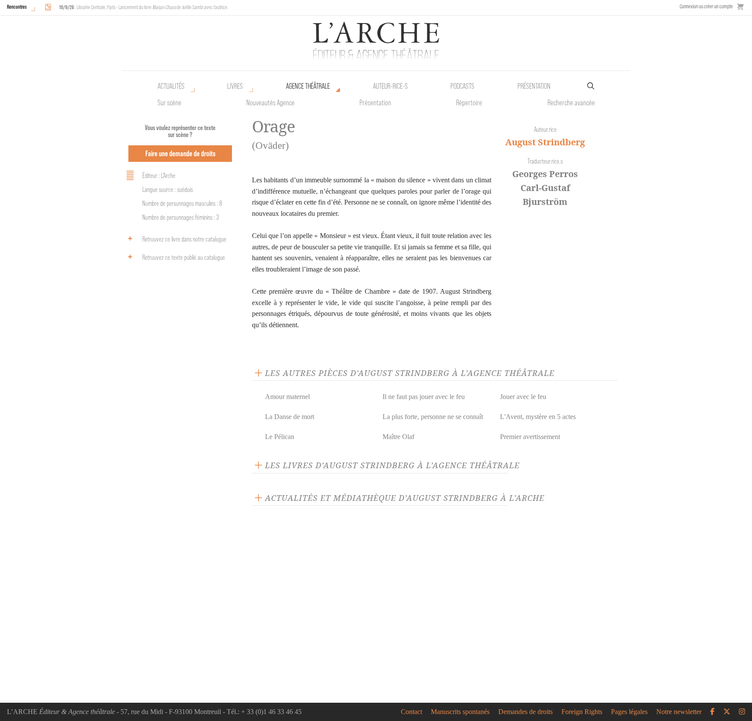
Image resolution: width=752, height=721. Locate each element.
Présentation (375, 102)
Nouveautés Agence (270, 102)
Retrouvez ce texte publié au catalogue (183, 257)
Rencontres (17, 6)
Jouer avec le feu (523, 396)
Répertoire (469, 102)
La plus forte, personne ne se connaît (433, 416)
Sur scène (169, 102)
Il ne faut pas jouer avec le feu (424, 396)
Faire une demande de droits (180, 153)
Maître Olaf (398, 436)
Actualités (171, 86)
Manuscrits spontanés (460, 711)
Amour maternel (287, 396)
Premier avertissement (530, 436)
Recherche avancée (571, 102)
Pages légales (629, 711)
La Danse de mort (289, 416)
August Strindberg (545, 142)
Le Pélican (279, 436)
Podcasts (462, 86)
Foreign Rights (581, 711)
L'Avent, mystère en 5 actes (538, 416)
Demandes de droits (525, 711)
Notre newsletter (679, 711)
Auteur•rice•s (390, 86)
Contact (411, 711)
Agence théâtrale (308, 86)
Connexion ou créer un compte (706, 6)
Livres (235, 86)
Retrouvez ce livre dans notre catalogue (184, 239)
